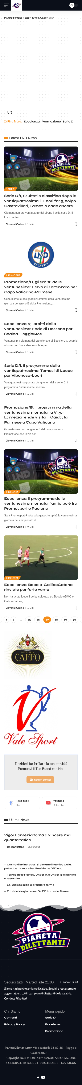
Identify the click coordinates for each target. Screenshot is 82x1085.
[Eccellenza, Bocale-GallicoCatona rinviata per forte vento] (41, 557)
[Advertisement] (41, 64)
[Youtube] (59, 803)
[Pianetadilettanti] (16, 5)
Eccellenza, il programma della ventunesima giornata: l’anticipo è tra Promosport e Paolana (40, 503)
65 (29, 619)
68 (56, 619)
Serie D (68, 121)
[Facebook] (22, 803)
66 (38, 619)
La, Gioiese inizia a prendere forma (30, 884)
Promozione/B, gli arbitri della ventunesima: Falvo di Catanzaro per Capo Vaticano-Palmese (40, 287)
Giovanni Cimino (15, 224)
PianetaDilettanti (15, 846)
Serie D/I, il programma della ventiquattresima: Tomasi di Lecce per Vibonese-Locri (38, 370)
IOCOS (71, 1063)
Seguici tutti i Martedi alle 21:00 (29, 982)
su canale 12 (67, 982)
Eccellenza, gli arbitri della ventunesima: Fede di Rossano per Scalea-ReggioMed (38, 329)
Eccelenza (32, 121)
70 (74, 619)
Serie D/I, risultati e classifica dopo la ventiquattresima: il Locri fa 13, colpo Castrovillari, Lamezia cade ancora (40, 201)
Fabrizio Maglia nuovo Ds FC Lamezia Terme (38, 891)
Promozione (51, 121)
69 (65, 619)
